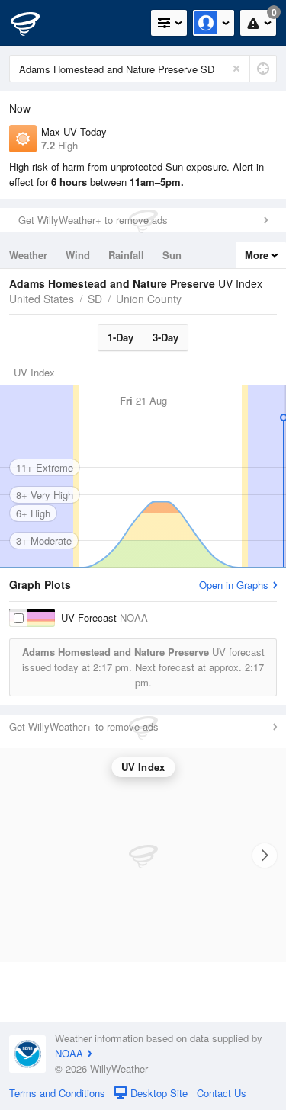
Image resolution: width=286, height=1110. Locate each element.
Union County (149, 298)
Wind (78, 255)
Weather (28, 255)
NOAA (69, 1053)
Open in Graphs (233, 584)
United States (41, 298)
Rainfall (126, 255)
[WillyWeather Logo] (34, 23)
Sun (172, 255)
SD (95, 298)
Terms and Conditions (57, 1093)
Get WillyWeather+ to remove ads (93, 220)
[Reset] (236, 68)
